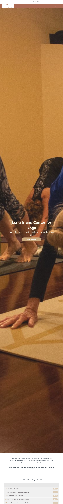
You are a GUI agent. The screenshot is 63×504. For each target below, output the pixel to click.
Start (55, 488)
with (28, 1)
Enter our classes (31, 239)
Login (55, 6)
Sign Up (59, 6)
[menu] (56, 6)
